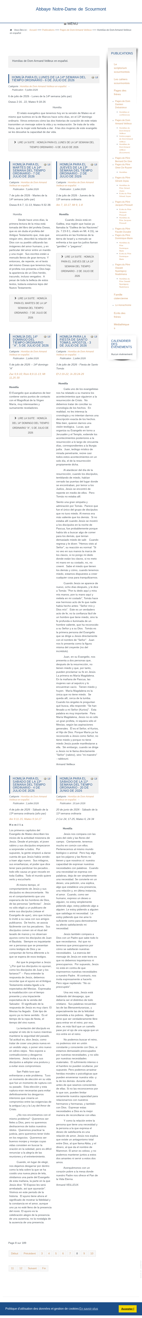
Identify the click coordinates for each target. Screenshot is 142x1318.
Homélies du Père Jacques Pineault (125, 220)
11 (12, 1268)
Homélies (123, 172)
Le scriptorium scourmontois (122, 68)
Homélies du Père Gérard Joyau (124, 188)
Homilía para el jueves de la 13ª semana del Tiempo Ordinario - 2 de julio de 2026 (76, 170)
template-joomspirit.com (141, 1269)
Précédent (30, 1253)
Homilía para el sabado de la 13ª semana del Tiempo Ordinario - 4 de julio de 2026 (29, 784)
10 (91, 1253)
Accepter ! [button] (127, 1308)
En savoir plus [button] (88, 1308)
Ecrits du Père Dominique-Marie (125, 256)
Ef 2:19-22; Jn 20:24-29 (70, 374)
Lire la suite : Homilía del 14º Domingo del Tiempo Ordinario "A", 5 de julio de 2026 (30, 425)
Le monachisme (123, 305)
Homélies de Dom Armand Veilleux (124, 130)
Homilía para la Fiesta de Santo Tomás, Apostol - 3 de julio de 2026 (75, 341)
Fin (44, 1268)
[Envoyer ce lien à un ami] (96, 77)
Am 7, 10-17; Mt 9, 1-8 (69, 205)
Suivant (32, 1268)
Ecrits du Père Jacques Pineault (125, 212)
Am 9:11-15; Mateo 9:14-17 (25, 819)
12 (20, 1268)
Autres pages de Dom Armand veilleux (126, 138)
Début (14, 1253)
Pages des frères (120, 92)
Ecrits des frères (119, 315)
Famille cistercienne (121, 296)
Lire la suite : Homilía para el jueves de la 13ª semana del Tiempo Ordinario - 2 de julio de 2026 (77, 266)
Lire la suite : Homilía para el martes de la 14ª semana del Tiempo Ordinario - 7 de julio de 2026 (30, 308)
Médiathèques (121, 326)
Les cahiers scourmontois (122, 81)
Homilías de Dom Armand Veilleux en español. (43, 86)
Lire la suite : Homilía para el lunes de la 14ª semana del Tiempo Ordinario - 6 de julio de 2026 (55, 145)
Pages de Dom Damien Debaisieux (122, 104)
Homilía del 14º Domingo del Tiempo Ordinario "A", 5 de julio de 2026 (31, 341)
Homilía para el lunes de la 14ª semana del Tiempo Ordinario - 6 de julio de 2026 (49, 78)
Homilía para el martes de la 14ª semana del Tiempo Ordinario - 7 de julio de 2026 (29, 170)
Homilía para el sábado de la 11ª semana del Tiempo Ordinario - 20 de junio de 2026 (76, 784)
